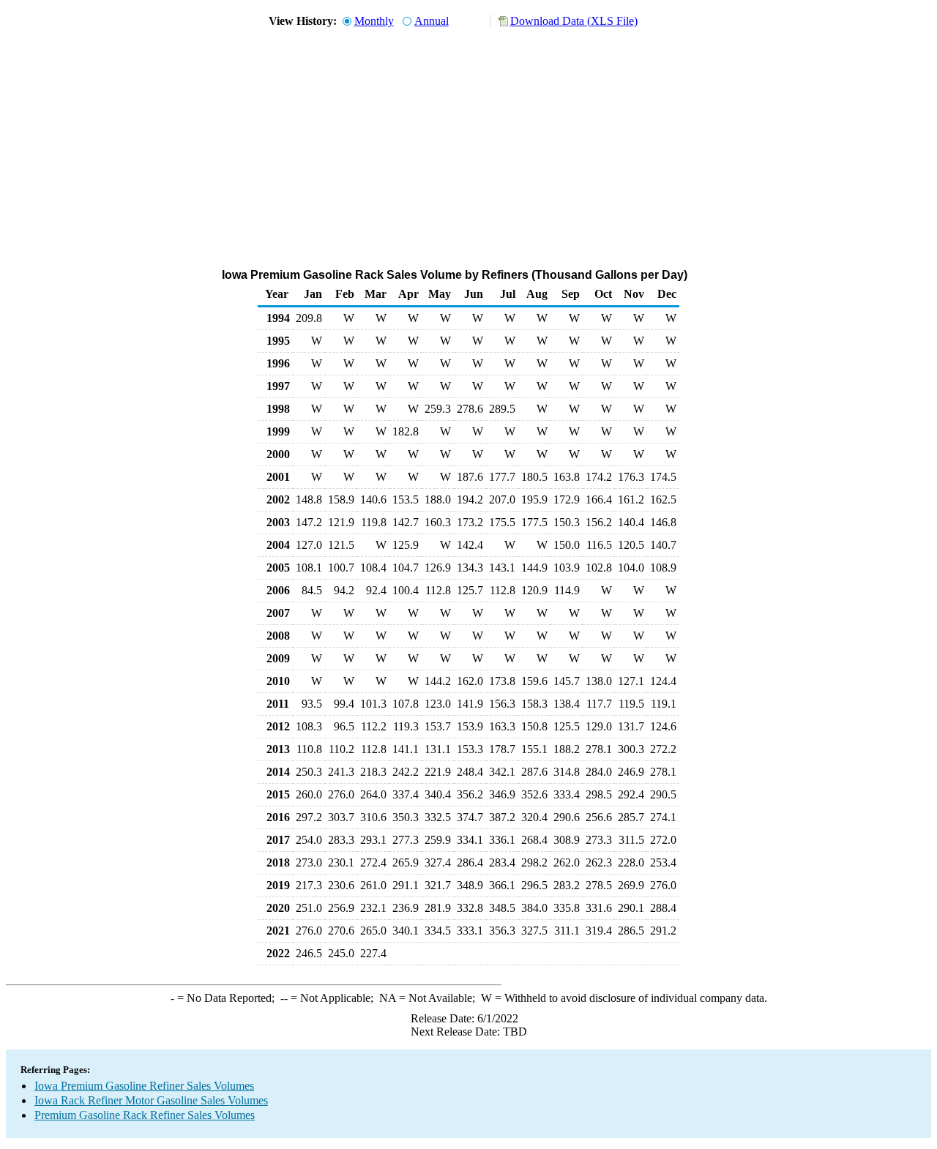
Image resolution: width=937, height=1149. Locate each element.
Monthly (374, 21)
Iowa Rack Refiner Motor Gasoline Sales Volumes (151, 1100)
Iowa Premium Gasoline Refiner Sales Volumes (144, 1085)
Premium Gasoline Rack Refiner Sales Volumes (144, 1115)
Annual (431, 21)
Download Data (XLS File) (574, 21)
